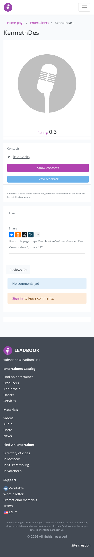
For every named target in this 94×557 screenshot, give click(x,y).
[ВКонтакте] (11, 234)
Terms (8, 506)
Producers (11, 383)
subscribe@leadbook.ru (21, 360)
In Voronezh (12, 471)
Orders (8, 395)
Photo (7, 430)
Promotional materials (20, 500)
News (7, 436)
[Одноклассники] (18, 234)
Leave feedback (48, 179)
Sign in (17, 298)
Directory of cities (16, 453)
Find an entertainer (18, 377)
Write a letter (13, 494)
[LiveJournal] (31, 234)
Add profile (11, 389)
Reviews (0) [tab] (18, 269)
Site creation (81, 545)
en (11, 512)
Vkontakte (16, 488)
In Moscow (11, 459)
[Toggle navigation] (84, 7)
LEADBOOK (26, 350)
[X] (24, 234)
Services (9, 401)
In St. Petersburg (16, 465)
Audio (7, 424)
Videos (8, 418)
